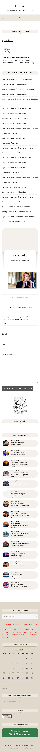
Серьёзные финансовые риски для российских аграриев (19, 495)
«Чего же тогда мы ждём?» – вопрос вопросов (20, 544)
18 (9, 673)
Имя (4, 324)
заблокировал (20, 733)
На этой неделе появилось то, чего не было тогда (20, 484)
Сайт (4, 344)
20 (18, 673)
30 (32, 678)
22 (27, 673)
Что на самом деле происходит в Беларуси (19, 453)
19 (13, 673)
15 (27, 668)
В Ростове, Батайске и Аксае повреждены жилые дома (20, 515)
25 (9, 678)
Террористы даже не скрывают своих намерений (18, 576)
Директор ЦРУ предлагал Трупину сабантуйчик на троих (19, 464)
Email (4, 334)
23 (32, 673)
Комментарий (8, 355)
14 (22, 668)
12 (13, 668)
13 (18, 668)
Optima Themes (25, 748)
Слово (20, 6)
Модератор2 (25, 260)
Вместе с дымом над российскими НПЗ (18, 443)
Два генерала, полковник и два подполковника (20, 534)
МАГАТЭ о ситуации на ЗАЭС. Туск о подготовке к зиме (20, 505)
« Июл (4, 688)
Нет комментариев (20, 297)
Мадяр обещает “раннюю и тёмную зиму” (19, 554)
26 (13, 678)
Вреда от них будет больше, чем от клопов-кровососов (19, 586)
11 (8, 668)
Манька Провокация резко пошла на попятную (20, 565)
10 (4, 668)
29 (27, 678)
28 (23, 678)
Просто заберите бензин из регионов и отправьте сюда (19, 474)
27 (18, 678)
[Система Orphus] (7, 53)
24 (4, 678)
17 (4, 673)
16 (31, 668)
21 (22, 673)
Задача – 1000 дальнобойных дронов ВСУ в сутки (20, 525)
